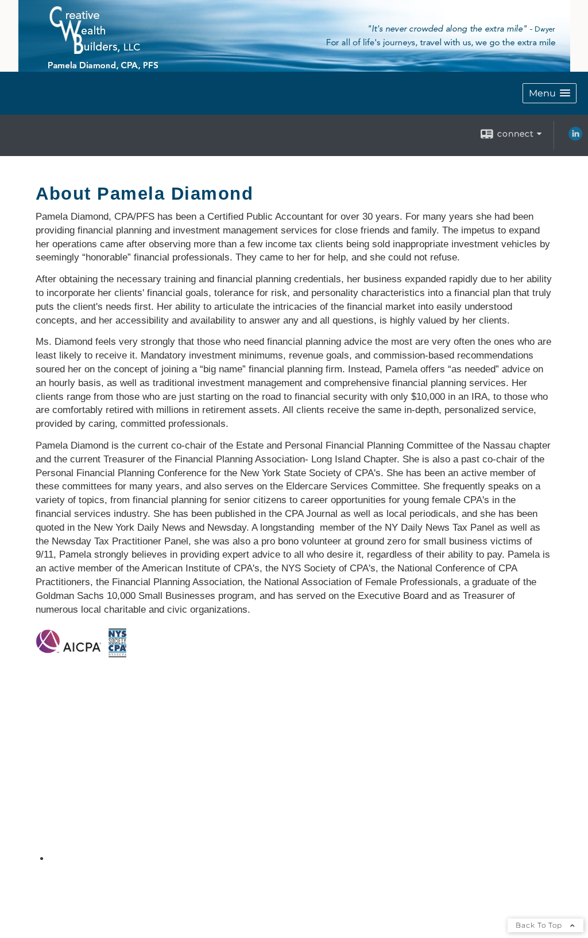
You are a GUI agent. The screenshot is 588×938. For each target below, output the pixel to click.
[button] (550, 93)
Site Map (78, 858)
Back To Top (540, 925)
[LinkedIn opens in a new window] (575, 138)
